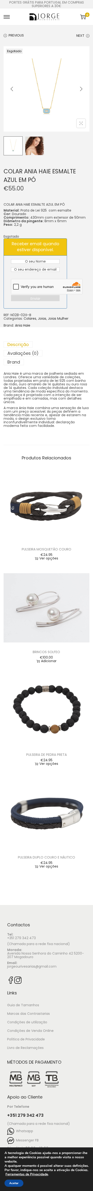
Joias (42, 318)
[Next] (81, 89)
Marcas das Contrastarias (28, 1013)
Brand (13, 362)
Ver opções (48, 558)
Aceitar (14, 1183)
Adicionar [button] (49, 661)
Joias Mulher (58, 318)
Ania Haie (22, 325)
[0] (83, 17)
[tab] (46, 344)
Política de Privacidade (26, 1039)
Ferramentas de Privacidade (26, 1174)
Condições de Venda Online (30, 1030)
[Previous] (12, 89)
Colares (30, 318)
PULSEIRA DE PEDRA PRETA (46, 754)
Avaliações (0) (23, 353)
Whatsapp (23, 1131)
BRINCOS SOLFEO (46, 652)
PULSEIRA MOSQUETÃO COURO (46, 549)
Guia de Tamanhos (23, 1005)
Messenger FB (26, 1140)
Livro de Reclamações (25, 1047)
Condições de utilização (27, 1022)
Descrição (18, 344)
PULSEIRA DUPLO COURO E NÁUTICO (46, 857)
